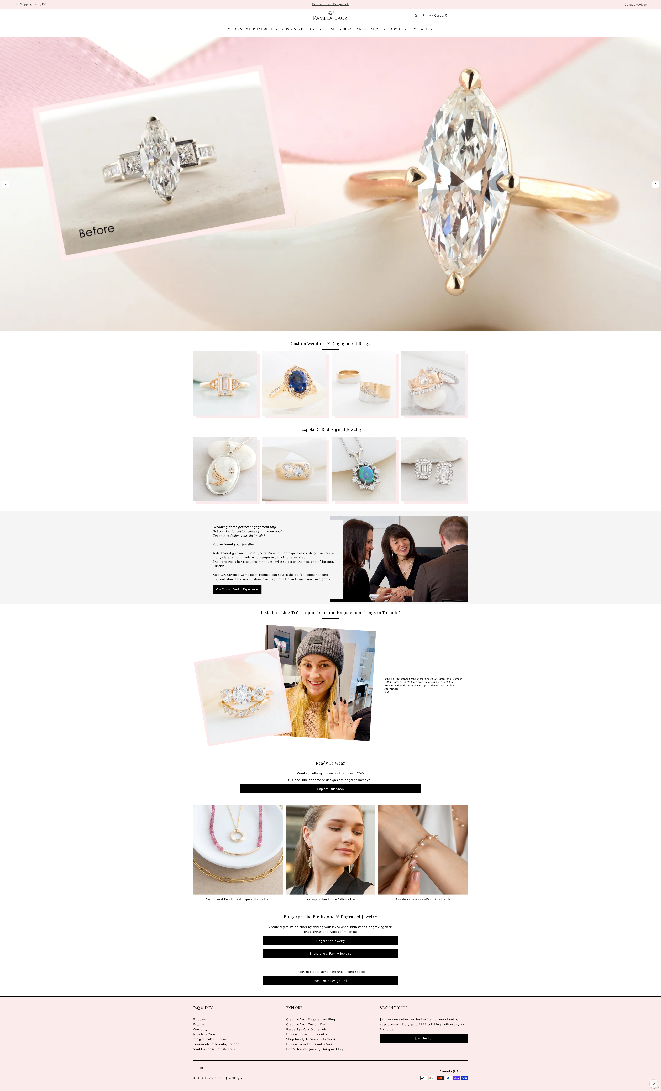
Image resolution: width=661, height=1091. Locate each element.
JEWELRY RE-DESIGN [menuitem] (344, 29)
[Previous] (5, 184)
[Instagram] (201, 1068)
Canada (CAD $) (636, 4)
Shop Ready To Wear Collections (310, 1039)
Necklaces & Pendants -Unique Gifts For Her (238, 899)
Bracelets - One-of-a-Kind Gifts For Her (423, 899)
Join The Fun (424, 1038)
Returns (198, 1024)
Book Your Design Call (330, 981)
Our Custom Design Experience (237, 589)
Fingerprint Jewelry (330, 941)
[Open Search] (415, 15)
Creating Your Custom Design (308, 1024)
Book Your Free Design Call (330, 4)
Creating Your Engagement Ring (310, 1019)
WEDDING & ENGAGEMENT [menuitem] (250, 29)
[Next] (655, 184)
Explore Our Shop (330, 789)
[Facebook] (195, 1068)
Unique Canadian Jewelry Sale (309, 1044)
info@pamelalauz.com (209, 1039)
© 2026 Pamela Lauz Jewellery (216, 1078)
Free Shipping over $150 (30, 4)
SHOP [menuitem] (376, 29)
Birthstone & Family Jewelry (330, 954)
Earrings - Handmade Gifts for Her (330, 899)
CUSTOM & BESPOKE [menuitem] (299, 29)
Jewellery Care (204, 1034)
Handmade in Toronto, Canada (216, 1044)
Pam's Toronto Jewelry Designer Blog (314, 1049)
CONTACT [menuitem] (420, 29)
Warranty (200, 1029)
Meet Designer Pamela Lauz (214, 1049)
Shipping (199, 1019)
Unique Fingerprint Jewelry (306, 1034)
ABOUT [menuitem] (396, 29)
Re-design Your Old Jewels (306, 1029)
